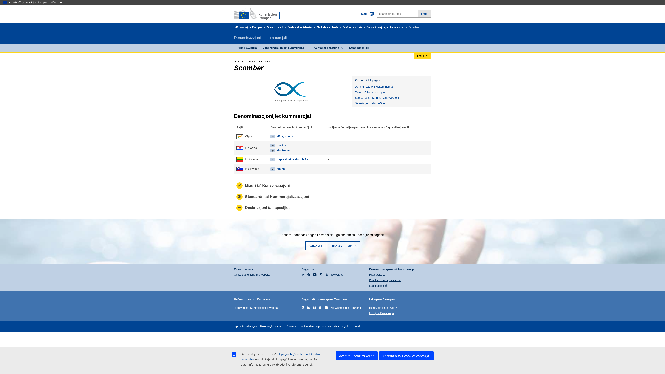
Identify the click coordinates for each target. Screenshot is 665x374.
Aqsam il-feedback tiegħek (332, 246)
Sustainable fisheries (300, 27)
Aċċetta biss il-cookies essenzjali (406, 356)
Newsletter (337, 274)
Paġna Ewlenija (247, 47)
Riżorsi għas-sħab (271, 326)
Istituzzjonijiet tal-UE (381, 307)
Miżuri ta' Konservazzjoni (370, 92)
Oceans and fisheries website (252, 274)
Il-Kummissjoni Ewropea (248, 27)
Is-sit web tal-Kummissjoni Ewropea (256, 307)
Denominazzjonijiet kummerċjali (385, 27)
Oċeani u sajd (275, 27)
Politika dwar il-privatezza (385, 280)
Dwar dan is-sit (359, 47)
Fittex (424, 13)
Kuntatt (356, 326)
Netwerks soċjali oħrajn (345, 307)
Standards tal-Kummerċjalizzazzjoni (377, 97)
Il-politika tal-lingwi (245, 326)
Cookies (291, 326)
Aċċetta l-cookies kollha (356, 356)
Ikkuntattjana (377, 274)
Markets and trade (327, 27)
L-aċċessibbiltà (378, 285)
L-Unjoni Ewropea (380, 313)
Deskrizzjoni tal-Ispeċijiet (370, 103)
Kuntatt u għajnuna (326, 47)
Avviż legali (341, 326)
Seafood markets (352, 27)
